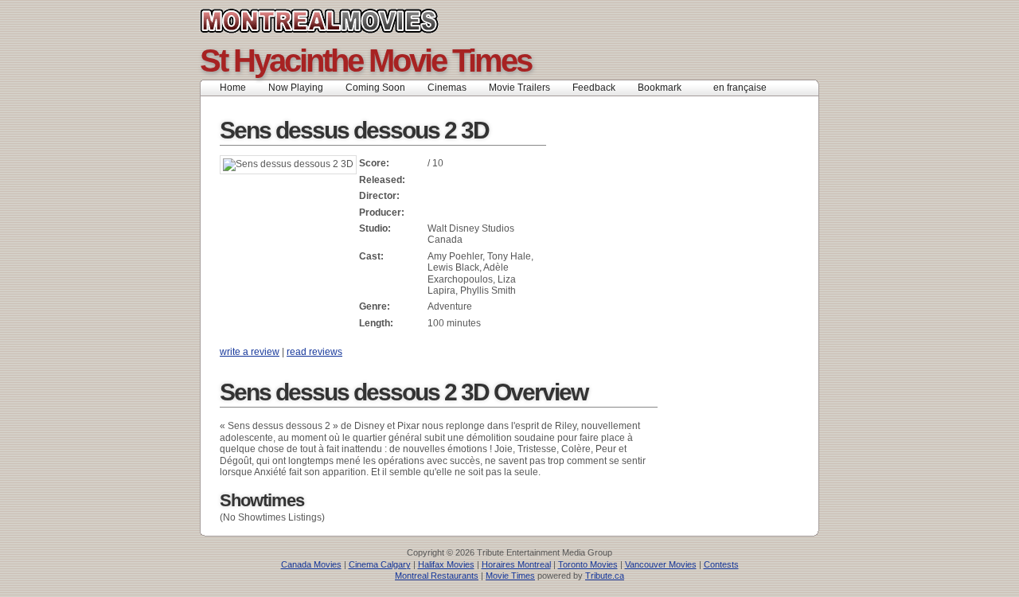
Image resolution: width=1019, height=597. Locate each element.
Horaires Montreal (516, 564)
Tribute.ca (604, 575)
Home (233, 87)
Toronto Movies (588, 564)
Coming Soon (375, 87)
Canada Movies (311, 564)
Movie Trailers (519, 87)
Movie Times (510, 575)
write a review (249, 351)
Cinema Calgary (380, 564)
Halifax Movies (446, 564)
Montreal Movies (355, 20)
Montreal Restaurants (436, 575)
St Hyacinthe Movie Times (365, 60)
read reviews (314, 351)
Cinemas (447, 87)
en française (740, 87)
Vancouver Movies (661, 564)
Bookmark (664, 87)
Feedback (593, 87)
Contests (721, 564)
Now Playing (295, 87)
